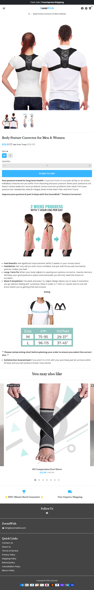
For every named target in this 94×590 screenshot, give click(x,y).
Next (89, 64)
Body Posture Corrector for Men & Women (49, 14)
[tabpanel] (47, 429)
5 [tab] (51, 480)
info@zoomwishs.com (14, 528)
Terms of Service (10, 550)
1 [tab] (35, 480)
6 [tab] (55, 480)
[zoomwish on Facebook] (47, 513)
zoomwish (54, 581)
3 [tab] (43, 480)
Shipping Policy (9, 558)
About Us (6, 546)
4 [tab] (47, 480)
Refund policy (8, 562)
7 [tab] (59, 480)
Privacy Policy (8, 554)
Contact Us (7, 542)
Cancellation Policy (11, 566)
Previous (4, 429)
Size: (5, 151)
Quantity (6, 161)
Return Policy (8, 570)
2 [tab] (39, 480)
